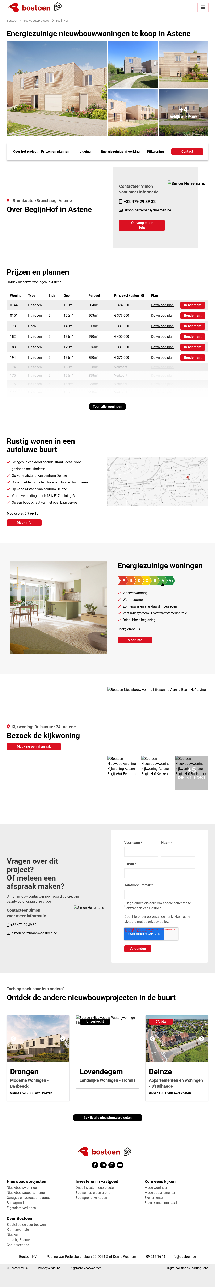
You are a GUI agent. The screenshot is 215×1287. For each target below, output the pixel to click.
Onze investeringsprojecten (95, 1188)
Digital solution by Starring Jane (187, 1268)
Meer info (24, 523)
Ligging (85, 152)
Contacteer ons (18, 1245)
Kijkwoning (155, 152)
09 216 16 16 (156, 1257)
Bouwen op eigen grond (93, 1193)
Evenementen (154, 1198)
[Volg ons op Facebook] (95, 1165)
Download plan (162, 305)
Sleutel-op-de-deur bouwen (26, 1225)
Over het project (25, 152)
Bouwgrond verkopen (91, 1198)
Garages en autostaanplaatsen (29, 1198)
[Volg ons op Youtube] (120, 1165)
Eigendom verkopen (21, 1208)
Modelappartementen (160, 1193)
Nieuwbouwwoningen (23, 1188)
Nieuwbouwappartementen (27, 1193)
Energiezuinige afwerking (120, 152)
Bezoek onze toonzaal (160, 1203)
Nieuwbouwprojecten (26, 1181)
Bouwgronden (17, 1203)
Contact (187, 152)
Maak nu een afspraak (34, 746)
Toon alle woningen (107, 407)
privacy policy (158, 922)
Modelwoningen (156, 1188)
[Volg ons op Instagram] (111, 1165)
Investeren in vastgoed (97, 1181)
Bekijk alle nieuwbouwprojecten (108, 1118)
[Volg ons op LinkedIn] (103, 1165)
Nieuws (12, 1235)
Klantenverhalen (19, 1230)
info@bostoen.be (183, 1257)
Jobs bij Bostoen (19, 1240)
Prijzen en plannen (55, 152)
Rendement (192, 305)
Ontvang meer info (142, 225)
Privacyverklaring (49, 1268)
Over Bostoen (19, 1218)
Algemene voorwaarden (86, 1268)
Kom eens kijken (160, 1181)
